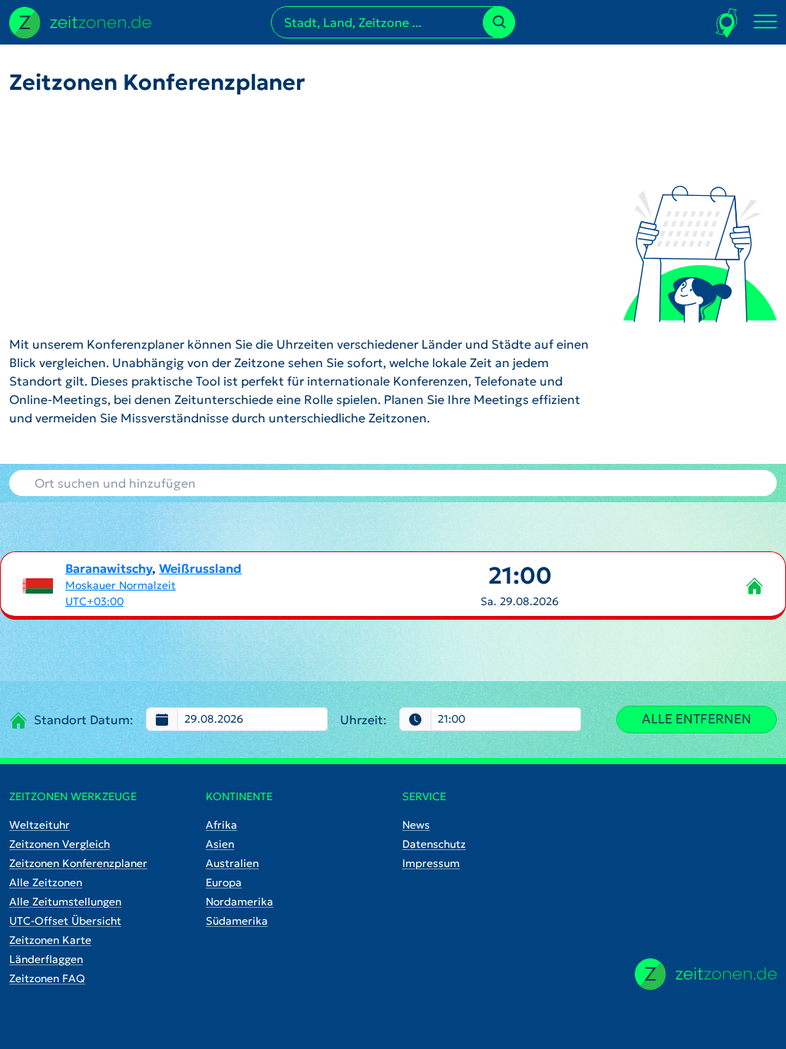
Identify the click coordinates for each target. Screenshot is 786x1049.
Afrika (221, 825)
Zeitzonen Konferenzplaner (78, 863)
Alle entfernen (696, 718)
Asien (220, 844)
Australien (232, 863)
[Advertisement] (304, 215)
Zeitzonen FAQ (47, 978)
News (416, 825)
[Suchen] (499, 22)
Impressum (431, 863)
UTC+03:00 (94, 601)
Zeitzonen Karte (50, 940)
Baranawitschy (108, 568)
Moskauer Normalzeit (120, 585)
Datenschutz (434, 844)
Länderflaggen (46, 959)
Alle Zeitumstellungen (65, 901)
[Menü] (765, 22)
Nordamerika (239, 901)
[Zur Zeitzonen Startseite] (80, 20)
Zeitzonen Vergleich (59, 844)
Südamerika (237, 921)
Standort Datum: (84, 719)
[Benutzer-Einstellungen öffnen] (727, 22)
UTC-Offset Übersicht (65, 921)
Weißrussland (200, 568)
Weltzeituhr (39, 825)
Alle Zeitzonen (45, 882)
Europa (224, 882)
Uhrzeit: (363, 719)
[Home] (706, 974)
